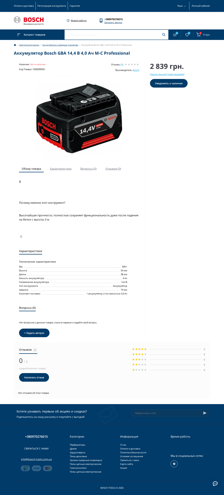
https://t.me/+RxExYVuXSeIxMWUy (174, 463)
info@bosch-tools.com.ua (36, 459)
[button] (115, 19)
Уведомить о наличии (169, 83)
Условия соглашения (131, 456)
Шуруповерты (77, 452)
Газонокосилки (78, 467)
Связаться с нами (36, 448)
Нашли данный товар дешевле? (167, 74)
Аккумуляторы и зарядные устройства (60, 45)
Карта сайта (126, 464)
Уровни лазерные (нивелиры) (86, 460)
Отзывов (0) (113, 169)
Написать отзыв (34, 377)
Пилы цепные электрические (85, 464)
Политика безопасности (133, 452)
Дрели (73, 448)
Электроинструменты (29, 45)
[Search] (164, 34)
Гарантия (75, 5)
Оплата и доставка (24, 5)
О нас (123, 444)
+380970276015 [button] (36, 437)
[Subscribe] (205, 413)
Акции (123, 467)
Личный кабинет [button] (201, 5)
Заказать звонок (113, 22)
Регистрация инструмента (51, 5)
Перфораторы (77, 444)
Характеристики (61, 169)
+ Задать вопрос (34, 333)
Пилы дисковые (78, 456)
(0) (122, 64)
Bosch (136, 70)
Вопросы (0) (88, 169)
